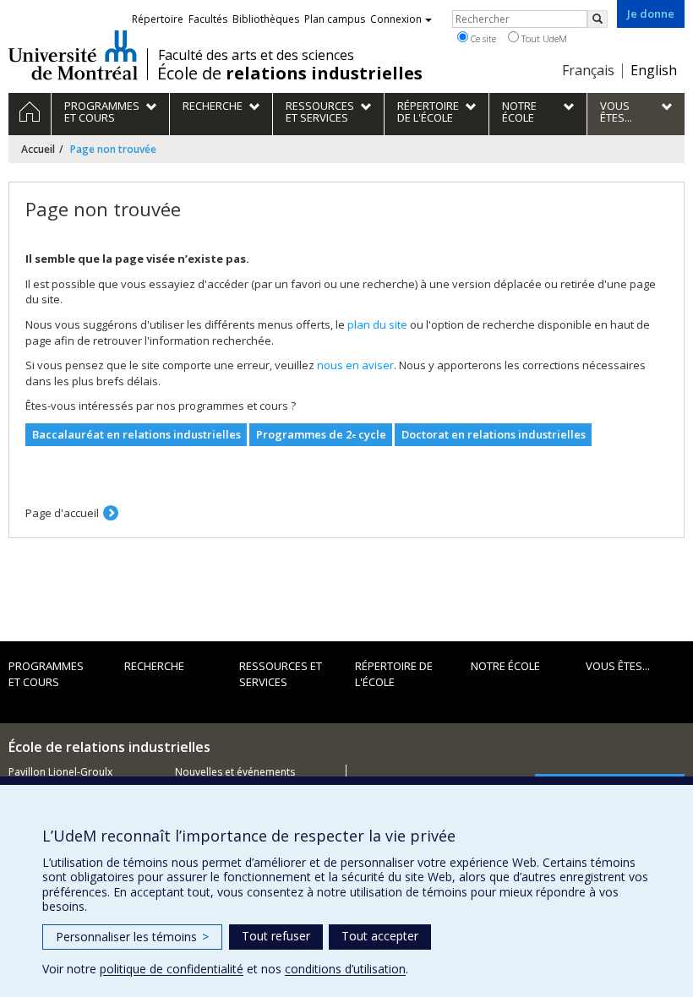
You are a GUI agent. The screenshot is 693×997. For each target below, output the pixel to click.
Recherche (154, 665)
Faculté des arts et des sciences (256, 55)
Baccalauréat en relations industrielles (136, 434)
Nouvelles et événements (235, 772)
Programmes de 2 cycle (321, 434)
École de (290, 73)
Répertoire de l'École (394, 673)
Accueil (38, 149)
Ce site (482, 38)
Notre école (505, 665)
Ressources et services (280, 673)
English (653, 70)
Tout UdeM (543, 38)
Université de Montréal (73, 55)
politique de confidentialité (171, 969)
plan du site (377, 324)
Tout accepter (379, 936)
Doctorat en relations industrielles (493, 434)
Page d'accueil (62, 512)
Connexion (396, 19)
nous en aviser (355, 365)
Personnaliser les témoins (132, 937)
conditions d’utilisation (345, 969)
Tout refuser (276, 936)
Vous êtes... (618, 665)
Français (588, 70)
